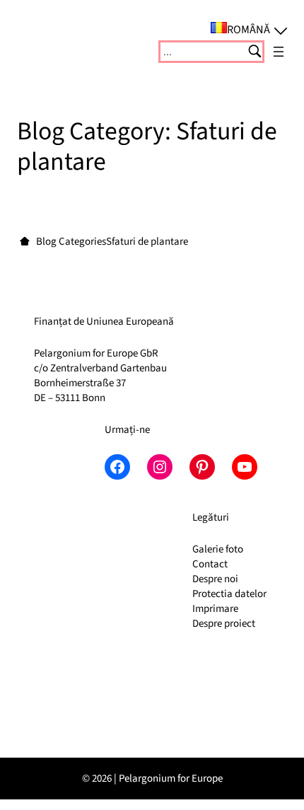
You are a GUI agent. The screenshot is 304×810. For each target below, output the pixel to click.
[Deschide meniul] (278, 51)
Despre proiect (223, 623)
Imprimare (215, 608)
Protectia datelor (229, 593)
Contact (210, 564)
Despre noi (215, 579)
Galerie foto (217, 549)
